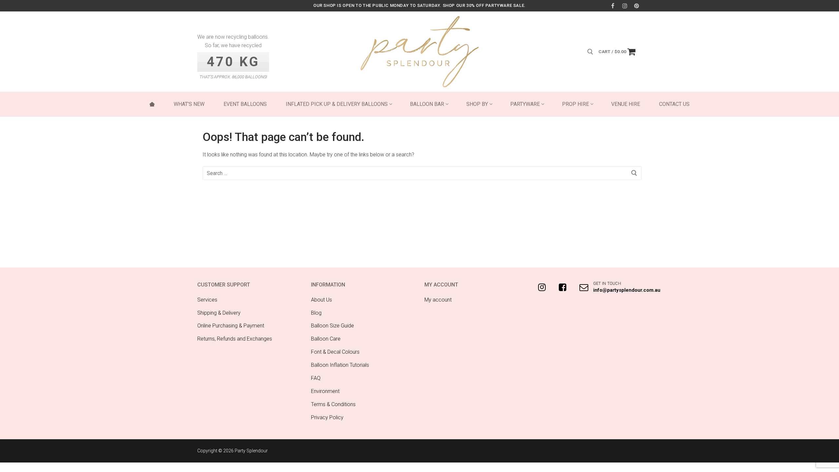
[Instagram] (625, 6)
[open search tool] (590, 52)
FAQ (316, 378)
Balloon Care (326, 339)
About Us (321, 300)
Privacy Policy (327, 417)
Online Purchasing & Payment (230, 326)
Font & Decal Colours (335, 352)
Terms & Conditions (333, 404)
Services (207, 300)
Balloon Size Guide (332, 326)
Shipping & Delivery (219, 313)
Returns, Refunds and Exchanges (234, 339)
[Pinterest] (637, 6)
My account (438, 300)
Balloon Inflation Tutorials (340, 365)
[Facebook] (613, 6)
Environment (325, 391)
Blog (316, 313)
